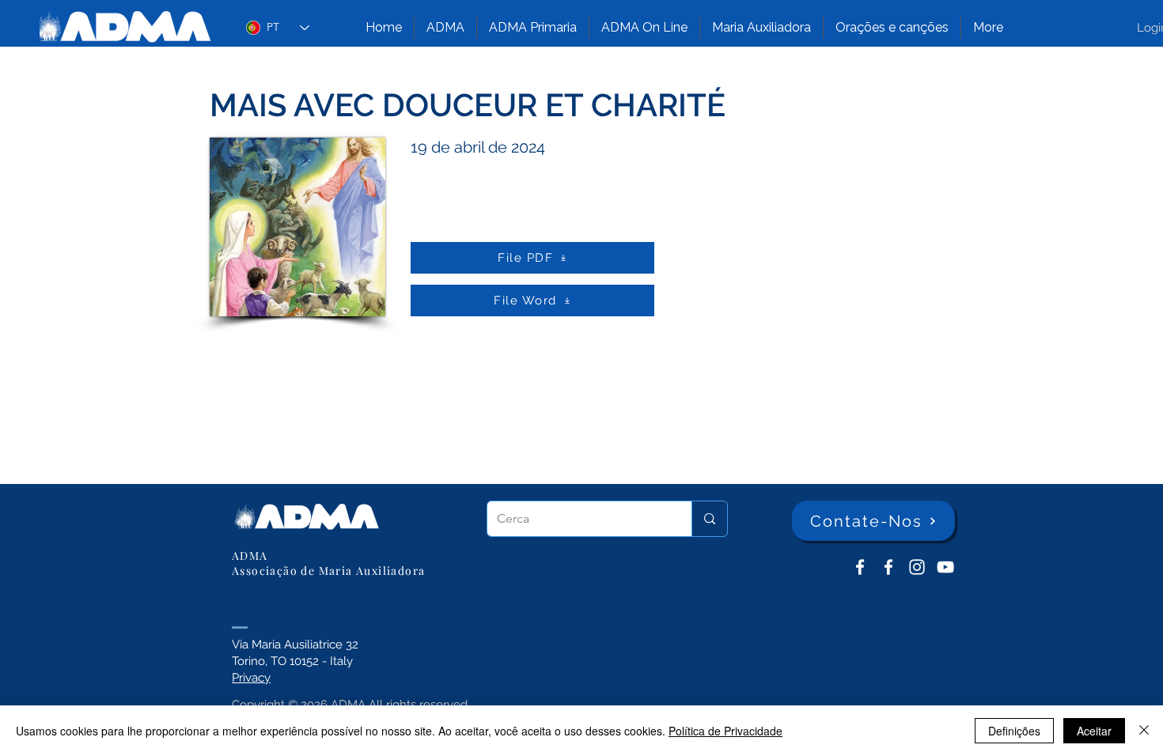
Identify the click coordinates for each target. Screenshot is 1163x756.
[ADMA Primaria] (888, 567)
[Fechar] (1144, 730)
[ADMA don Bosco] (860, 567)
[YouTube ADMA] (945, 567)
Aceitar (1094, 731)
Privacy (251, 678)
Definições (1014, 731)
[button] (445, 28)
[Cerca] (709, 518)
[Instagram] (917, 567)
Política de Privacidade (725, 731)
